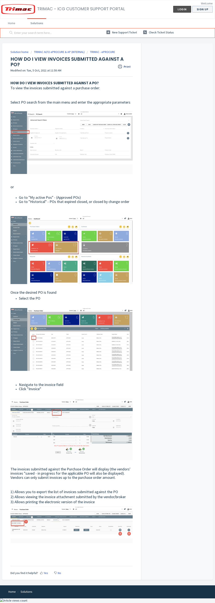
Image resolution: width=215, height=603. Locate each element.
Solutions (36, 23)
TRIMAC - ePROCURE (102, 52)
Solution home (19, 52)
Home (11, 23)
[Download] (99, 253)
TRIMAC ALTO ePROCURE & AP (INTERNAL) (59, 52)
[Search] (11, 33)
